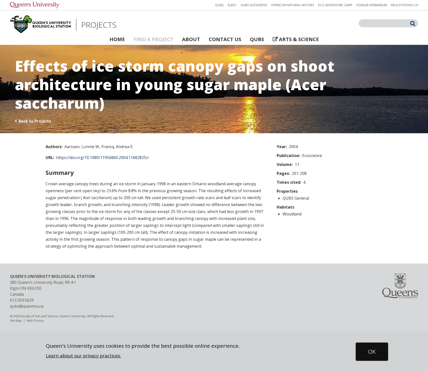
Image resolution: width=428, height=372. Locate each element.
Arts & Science (299, 39)
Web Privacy (35, 321)
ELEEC (232, 5)
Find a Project (153, 39)
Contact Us (225, 39)
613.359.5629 (22, 300)
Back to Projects (35, 121)
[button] (372, 352)
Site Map (16, 321)
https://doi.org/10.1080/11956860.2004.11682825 (101, 157)
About (191, 39)
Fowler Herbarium (371, 5)
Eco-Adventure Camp (335, 5)
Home (117, 39)
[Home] (40, 24)
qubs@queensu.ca (26, 306)
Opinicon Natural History (292, 5)
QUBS (219, 5)
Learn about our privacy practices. (83, 355)
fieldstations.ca (404, 5)
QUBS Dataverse (254, 5)
